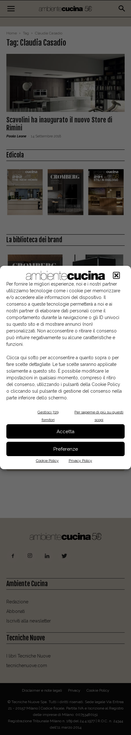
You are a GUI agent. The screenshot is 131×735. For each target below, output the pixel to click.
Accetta (65, 431)
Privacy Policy (80, 460)
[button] (116, 275)
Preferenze (65, 449)
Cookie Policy (47, 460)
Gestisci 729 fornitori (48, 416)
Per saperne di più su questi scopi (98, 416)
